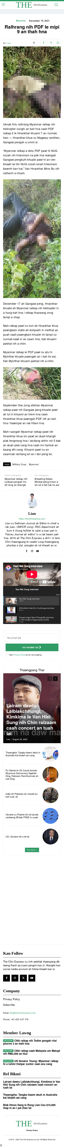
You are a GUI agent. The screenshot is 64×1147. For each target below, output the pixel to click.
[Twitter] (51, 43)
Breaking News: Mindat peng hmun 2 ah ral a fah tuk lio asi (47, 481)
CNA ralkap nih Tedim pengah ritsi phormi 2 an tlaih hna (30, 1042)
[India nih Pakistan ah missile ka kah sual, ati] (50, 795)
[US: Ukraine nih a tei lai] (50, 836)
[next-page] (55, 678)
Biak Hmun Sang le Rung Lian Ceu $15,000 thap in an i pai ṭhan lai (29, 1106)
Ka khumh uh (30, 647)
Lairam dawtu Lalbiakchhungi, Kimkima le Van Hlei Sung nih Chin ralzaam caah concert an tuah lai (31, 719)
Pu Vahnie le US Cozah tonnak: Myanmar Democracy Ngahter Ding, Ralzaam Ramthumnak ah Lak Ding (22, 774)
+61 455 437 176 (19, 1019)
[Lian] (32, 500)
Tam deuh (31, 850)
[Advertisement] (32, 894)
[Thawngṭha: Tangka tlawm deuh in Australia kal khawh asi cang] (50, 754)
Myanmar (21, 20)
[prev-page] (50, 678)
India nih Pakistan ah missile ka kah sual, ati (21, 795)
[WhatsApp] (58, 43)
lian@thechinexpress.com (23, 1013)
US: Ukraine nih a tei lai (17, 836)
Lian (9, 43)
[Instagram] (32, 550)
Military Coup (19, 464)
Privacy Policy (19, 654)
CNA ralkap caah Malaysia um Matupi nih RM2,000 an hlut (31, 1052)
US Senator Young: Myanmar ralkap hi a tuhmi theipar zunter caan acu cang (30, 1062)
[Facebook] (43, 43)
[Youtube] (37, 550)
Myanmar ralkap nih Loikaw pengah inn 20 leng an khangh (16, 481)
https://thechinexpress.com (32, 518)
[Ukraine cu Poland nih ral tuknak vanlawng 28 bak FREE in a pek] (50, 816)
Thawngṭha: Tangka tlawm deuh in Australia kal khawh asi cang (23, 754)
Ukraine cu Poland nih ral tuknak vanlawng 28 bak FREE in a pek (22, 816)
